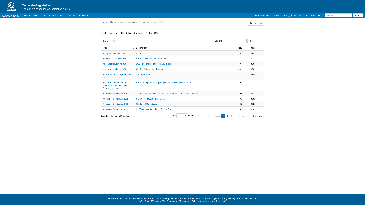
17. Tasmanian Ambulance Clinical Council (155, 109)
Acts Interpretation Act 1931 (115, 63)
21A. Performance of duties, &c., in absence (156, 63)
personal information (156, 198)
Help (62, 15)
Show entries (182, 115)
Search (71, 15)
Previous (216, 116)
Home (28, 15)
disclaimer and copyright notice (211, 198)
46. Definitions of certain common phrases (155, 69)
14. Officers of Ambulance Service (151, 98)
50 (248, 116)
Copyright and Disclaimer (295, 15)
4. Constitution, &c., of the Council (151, 58)
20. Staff (139, 53)
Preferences (263, 15)
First (208, 116)
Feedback (315, 15)
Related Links (49, 15)
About (36, 15)
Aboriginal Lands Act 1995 (114, 53)
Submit (358, 15)
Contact (276, 15)
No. (240, 47)
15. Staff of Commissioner (147, 103)
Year (253, 47)
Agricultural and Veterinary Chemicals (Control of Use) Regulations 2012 (115, 85)
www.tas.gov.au (11, 15)
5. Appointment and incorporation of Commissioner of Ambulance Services (169, 93)
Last (260, 116)
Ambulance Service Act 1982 (115, 93)
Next (254, 116)
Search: (218, 40)
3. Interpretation (143, 74)
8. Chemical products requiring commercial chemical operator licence (167, 82)
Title (105, 47)
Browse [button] (82, 15)
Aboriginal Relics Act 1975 (114, 58)
